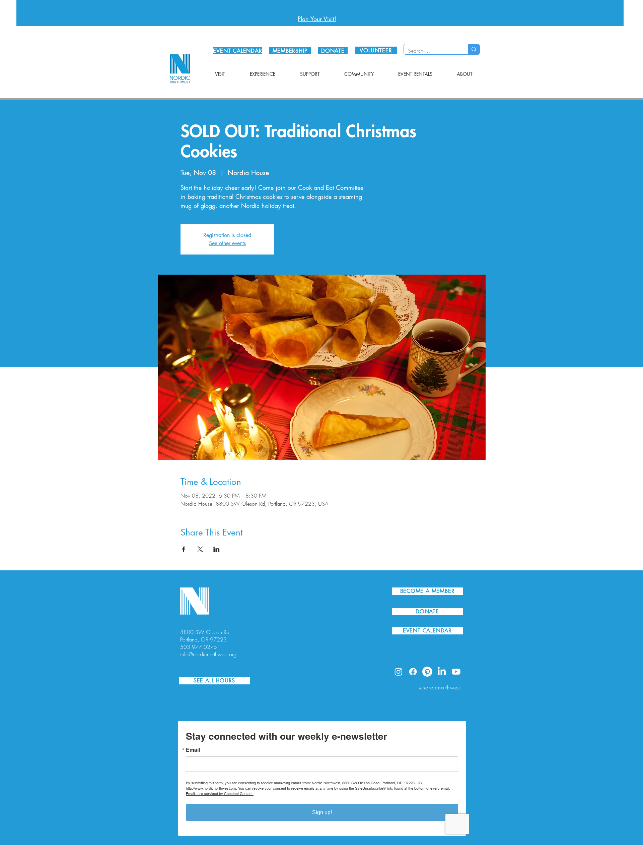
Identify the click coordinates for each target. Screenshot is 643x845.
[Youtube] (456, 672)
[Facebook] (413, 672)
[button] (220, 74)
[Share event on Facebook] (184, 549)
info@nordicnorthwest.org (208, 654)
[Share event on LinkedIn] (216, 549)
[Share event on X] (200, 549)
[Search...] (474, 49)
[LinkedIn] (442, 672)
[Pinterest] (427, 672)
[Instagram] (399, 672)
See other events (227, 243)
